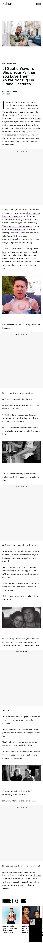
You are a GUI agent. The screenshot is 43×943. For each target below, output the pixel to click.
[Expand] (31, 920)
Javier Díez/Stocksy (42, 34)
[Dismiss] (39, 920)
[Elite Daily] (7, 3)
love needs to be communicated (17, 226)
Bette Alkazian (19, 229)
